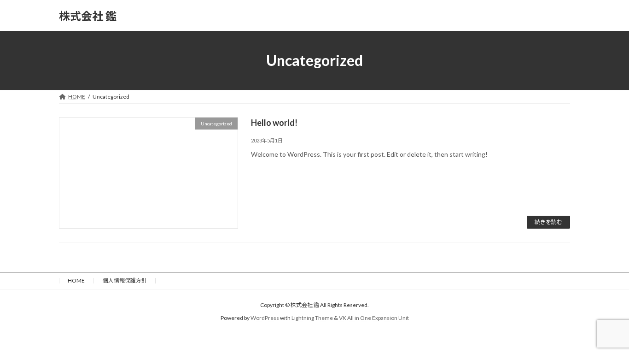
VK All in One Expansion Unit (374, 318)
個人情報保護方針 (125, 280)
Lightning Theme (312, 318)
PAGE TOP (605, 334)
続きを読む (548, 221)
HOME (76, 280)
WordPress (264, 318)
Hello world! (274, 123)
